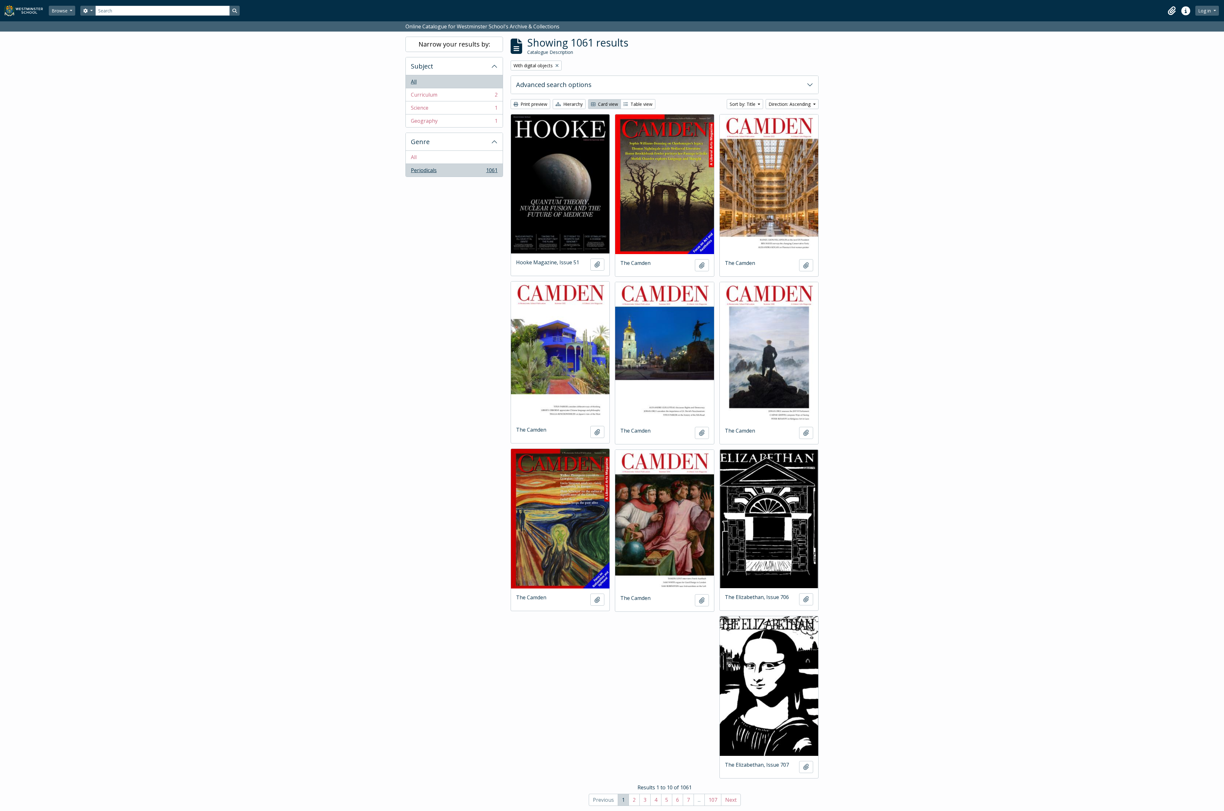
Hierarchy (572, 104)
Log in (1205, 11)
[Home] (26, 11)
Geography (454, 122)
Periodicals (454, 172)
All (414, 81)
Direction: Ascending (790, 104)
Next (731, 799)
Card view (607, 104)
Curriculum (454, 96)
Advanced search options (554, 84)
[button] (1172, 11)
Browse (60, 11)
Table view (640, 104)
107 (713, 799)
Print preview (533, 104)
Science (454, 109)
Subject (422, 66)
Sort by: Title (743, 104)
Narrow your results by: (454, 44)
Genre (420, 141)
